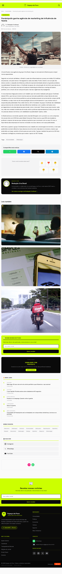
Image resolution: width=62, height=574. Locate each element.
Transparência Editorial (7, 546)
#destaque (20, 139)
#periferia (54, 428)
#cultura (22, 428)
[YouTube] (46, 553)
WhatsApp (39, 541)
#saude (6, 431)
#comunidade (10, 139)
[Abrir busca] (59, 5)
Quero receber (31, 351)
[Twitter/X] (42, 553)
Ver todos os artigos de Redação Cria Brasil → (25, 191)
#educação (21, 431)
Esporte (35, 528)
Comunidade (8, 11)
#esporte (41, 431)
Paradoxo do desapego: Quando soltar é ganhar (20, 398)
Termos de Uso (17, 565)
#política (35, 431)
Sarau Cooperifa (11, 405)
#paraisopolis (46, 428)
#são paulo (38, 428)
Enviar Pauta (4, 552)
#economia (13, 431)
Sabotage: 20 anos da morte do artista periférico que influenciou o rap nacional (28, 384)
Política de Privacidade (6, 565)
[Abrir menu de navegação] (3, 5)
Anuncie (3, 555)
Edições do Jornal (6, 549)
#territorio (6, 428)
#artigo (28, 431)
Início (2, 11)
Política (35, 519)
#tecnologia (49, 431)
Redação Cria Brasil (13, 24)
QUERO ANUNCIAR (31, 370)
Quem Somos (5, 540)
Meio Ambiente (37, 530)
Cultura (35, 525)
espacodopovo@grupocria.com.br (43, 544)
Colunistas (4, 543)
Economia (35, 522)
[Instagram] (34, 553)
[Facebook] (38, 553)
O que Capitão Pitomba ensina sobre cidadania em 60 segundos (24, 391)
